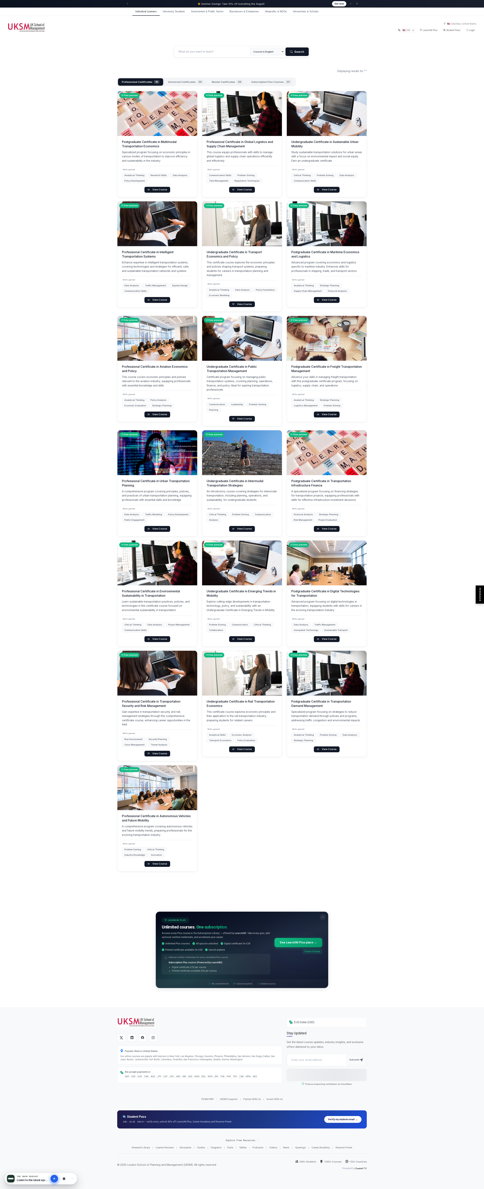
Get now (339, 3)
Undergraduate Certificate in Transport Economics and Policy (234, 254)
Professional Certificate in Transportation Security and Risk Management (151, 704)
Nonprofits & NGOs (276, 11)
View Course (159, 189)
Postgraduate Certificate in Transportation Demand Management (321, 704)
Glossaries (185, 1147)
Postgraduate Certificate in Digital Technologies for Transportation (325, 593)
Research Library (141, 1147)
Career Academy (321, 1147)
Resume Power (344, 1147)
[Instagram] (153, 1038)
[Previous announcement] (127, 3)
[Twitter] (121, 1038)
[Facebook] (142, 1038)
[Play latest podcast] (54, 1178)
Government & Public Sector (207, 11)
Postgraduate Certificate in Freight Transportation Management (326, 369)
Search (299, 51)
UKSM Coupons (228, 1099)
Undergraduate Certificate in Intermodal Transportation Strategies (235, 483)
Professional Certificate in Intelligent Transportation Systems (148, 254)
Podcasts (257, 1147)
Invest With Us (275, 1099)
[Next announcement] (350, 3)
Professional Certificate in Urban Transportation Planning (156, 483)
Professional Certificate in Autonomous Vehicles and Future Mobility (156, 818)
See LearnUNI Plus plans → (298, 942)
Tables (243, 1147)
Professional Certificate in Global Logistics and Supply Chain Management (240, 144)
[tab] (140, 82)
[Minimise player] (72, 1178)
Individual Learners (146, 11)
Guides (201, 1147)
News (286, 1147)
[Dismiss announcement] (357, 4)
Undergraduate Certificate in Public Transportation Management (232, 369)
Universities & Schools (306, 11)
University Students (174, 11)
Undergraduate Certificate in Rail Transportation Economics (241, 704)
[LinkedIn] (132, 1038)
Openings (300, 1147)
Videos (273, 1147)
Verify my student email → (343, 1119)
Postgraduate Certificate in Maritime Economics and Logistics (325, 254)
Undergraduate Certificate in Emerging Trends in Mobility (241, 593)
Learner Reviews (165, 1147)
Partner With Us (252, 1099)
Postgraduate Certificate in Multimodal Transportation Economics (149, 144)
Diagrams (216, 1147)
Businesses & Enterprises (244, 11)
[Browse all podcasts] (63, 1178)
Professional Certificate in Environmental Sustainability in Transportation (151, 593)
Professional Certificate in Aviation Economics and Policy (155, 369)
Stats (230, 1147)
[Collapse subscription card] (323, 917)
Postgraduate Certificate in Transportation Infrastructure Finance (321, 483)
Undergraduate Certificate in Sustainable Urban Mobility (324, 144)
